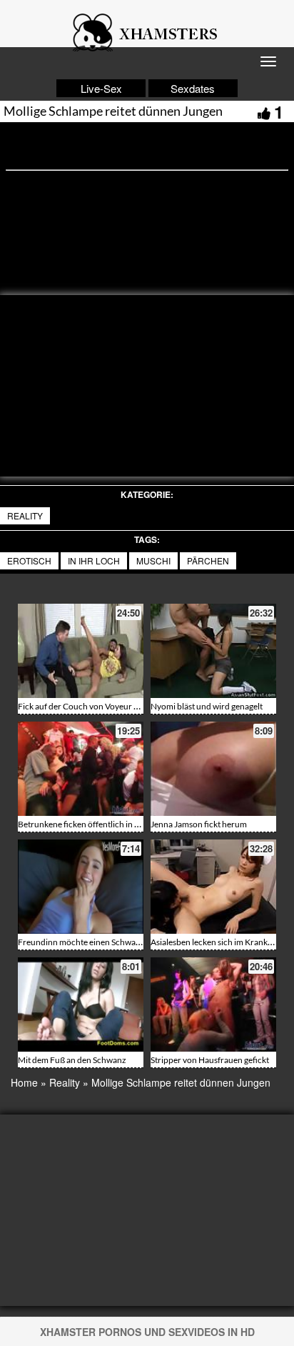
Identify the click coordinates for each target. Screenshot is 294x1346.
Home (24, 1082)
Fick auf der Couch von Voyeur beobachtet (97, 706)
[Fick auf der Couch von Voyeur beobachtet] (80, 651)
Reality (25, 515)
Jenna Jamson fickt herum (199, 824)
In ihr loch (94, 560)
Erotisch (29, 560)
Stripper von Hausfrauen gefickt (210, 1060)
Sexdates (193, 88)
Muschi (153, 560)
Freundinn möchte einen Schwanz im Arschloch (107, 942)
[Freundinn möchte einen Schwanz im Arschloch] (80, 886)
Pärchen (208, 560)
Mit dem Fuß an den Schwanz (72, 1060)
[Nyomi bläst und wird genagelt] (213, 651)
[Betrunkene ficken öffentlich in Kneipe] (80, 769)
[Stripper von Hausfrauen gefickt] (213, 1004)
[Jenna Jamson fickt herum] (213, 769)
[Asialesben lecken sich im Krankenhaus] (213, 886)
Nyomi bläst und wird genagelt (207, 706)
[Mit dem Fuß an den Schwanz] (80, 1004)
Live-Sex (101, 88)
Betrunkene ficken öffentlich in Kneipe (89, 824)
